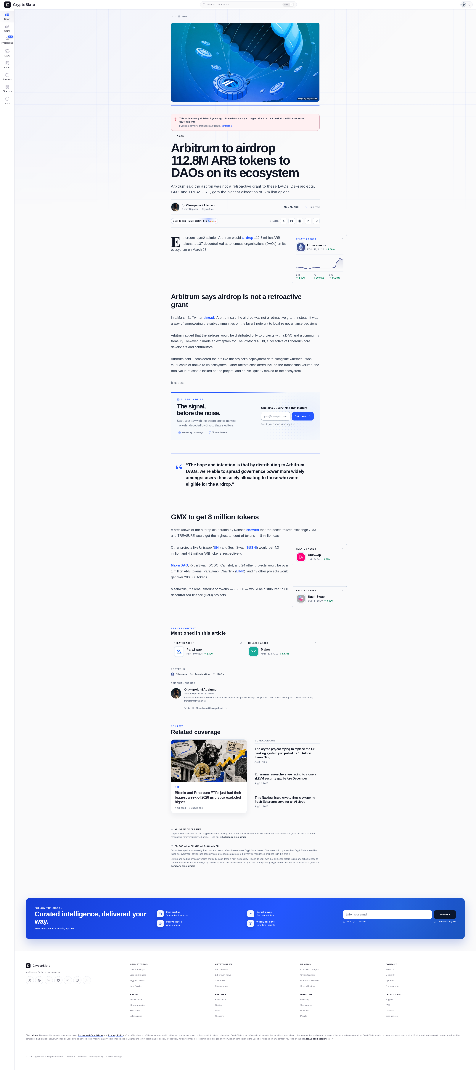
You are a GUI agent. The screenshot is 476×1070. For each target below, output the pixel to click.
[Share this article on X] (283, 221)
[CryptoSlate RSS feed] (87, 980)
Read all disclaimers (318, 1038)
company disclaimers (183, 866)
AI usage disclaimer (234, 837)
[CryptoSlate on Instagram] (77, 980)
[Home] (172, 16)
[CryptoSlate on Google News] (39, 980)
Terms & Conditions (76, 1057)
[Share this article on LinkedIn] (308, 221)
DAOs (180, 136)
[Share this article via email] (316, 221)
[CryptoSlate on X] (30, 980)
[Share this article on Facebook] (291, 221)
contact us (226, 126)
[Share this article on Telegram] (300, 221)
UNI (217, 547)
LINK (240, 571)
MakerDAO (179, 565)
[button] (7, 101)
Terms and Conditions (90, 1035)
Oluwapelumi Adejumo (200, 205)
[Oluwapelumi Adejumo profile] (176, 693)
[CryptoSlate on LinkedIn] (68, 980)
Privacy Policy (116, 1035)
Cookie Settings (114, 1057)
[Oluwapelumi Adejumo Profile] (175, 207)
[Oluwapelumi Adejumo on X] (185, 708)
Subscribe (445, 914)
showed (252, 530)
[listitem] (179, 674)
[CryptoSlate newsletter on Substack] (49, 980)
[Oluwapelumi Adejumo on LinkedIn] (189, 708)
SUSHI (252, 547)
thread (208, 317)
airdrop (247, 238)
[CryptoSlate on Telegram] (58, 980)
